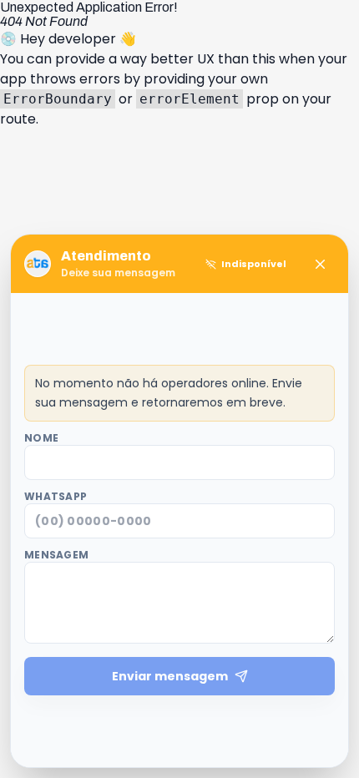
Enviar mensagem (170, 676)
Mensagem (56, 555)
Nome (41, 438)
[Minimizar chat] (320, 264)
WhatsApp (55, 496)
